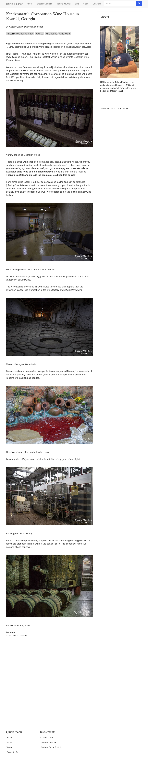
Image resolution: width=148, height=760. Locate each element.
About (29, 3)
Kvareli (39, 33)
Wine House (51, 33)
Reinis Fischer (14, 4)
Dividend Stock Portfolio (51, 747)
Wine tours (64, 33)
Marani (70, 371)
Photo (9, 742)
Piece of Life (12, 752)
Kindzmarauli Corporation (20, 33)
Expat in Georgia (44, 3)
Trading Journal (63, 3)
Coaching (97, 3)
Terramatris (125, 87)
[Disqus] (49, 676)
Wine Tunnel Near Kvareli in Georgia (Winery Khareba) (51, 70)
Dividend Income (48, 742)
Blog (77, 3)
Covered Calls (46, 737)
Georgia (29, 26)
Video (85, 3)
